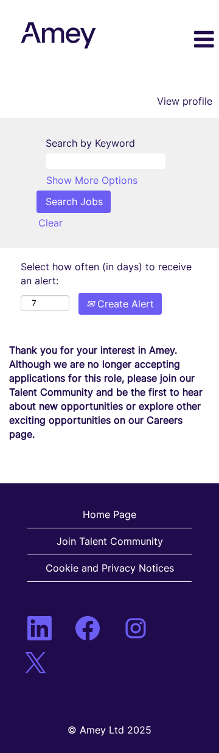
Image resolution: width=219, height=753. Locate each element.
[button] (190, 40)
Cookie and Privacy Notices (110, 568)
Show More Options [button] (91, 180)
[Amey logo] (58, 35)
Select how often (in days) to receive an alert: (106, 274)
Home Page (109, 514)
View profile (184, 101)
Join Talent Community (110, 541)
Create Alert (124, 304)
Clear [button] (50, 223)
